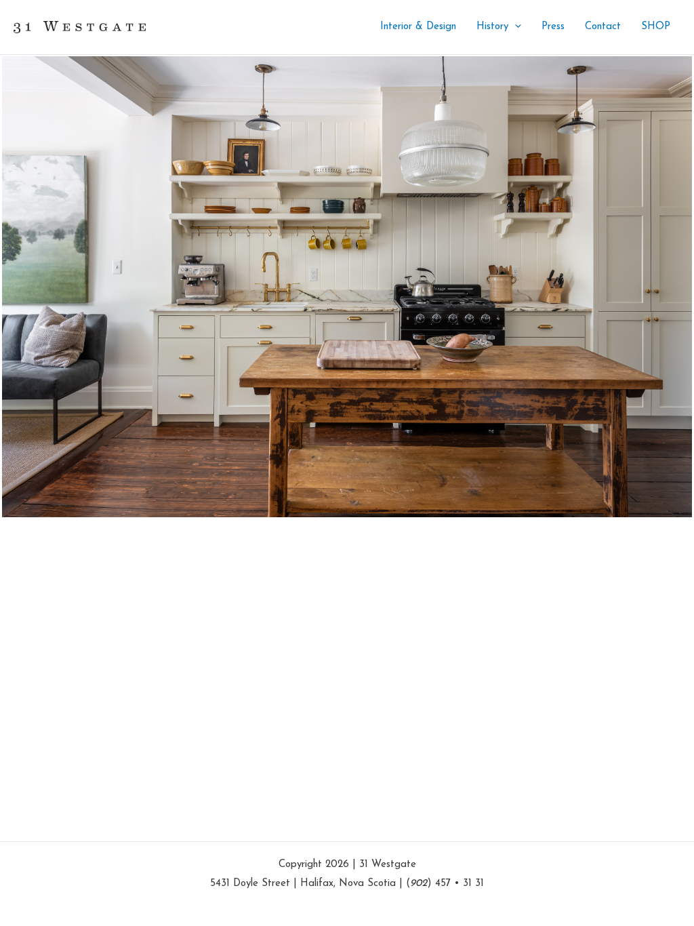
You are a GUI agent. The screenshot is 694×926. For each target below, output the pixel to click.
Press (553, 27)
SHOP (655, 27)
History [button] (492, 27)
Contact (603, 27)
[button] (514, 27)
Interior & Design (418, 27)
